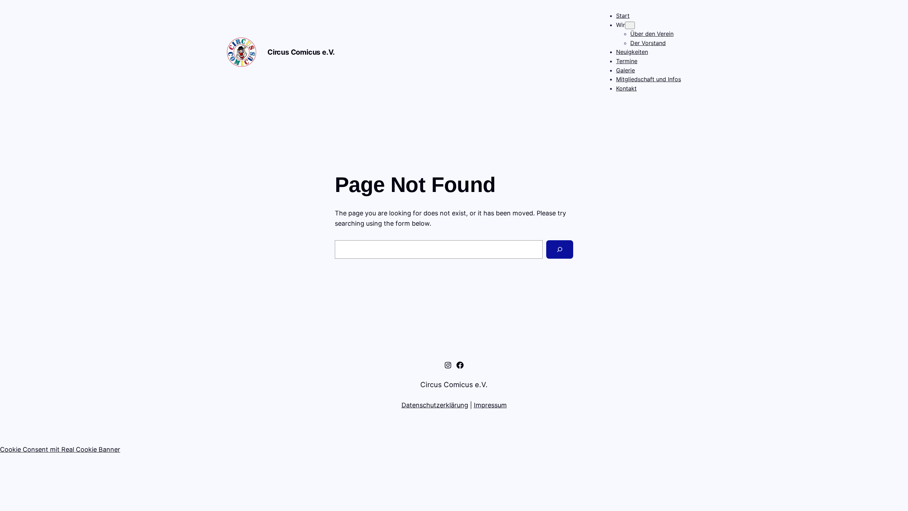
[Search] (559, 249)
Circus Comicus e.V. (301, 52)
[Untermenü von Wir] (630, 25)
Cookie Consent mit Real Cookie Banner (60, 449)
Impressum (490, 405)
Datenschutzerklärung (435, 405)
